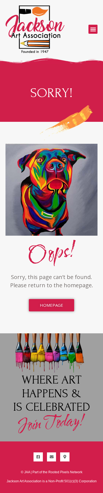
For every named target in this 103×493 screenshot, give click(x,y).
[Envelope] (51, 457)
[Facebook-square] (38, 457)
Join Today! (51, 423)
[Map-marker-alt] (64, 457)
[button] (93, 29)
